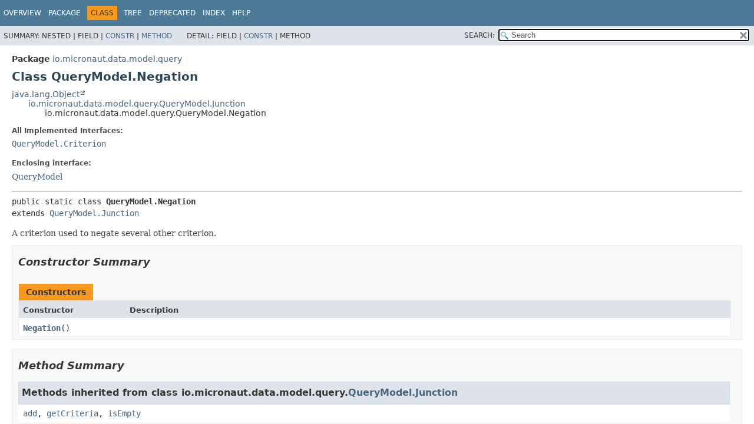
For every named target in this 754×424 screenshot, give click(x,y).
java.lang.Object (46, 94)
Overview (22, 13)
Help (241, 13)
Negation (42, 328)
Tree (133, 13)
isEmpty (124, 413)
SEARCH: (479, 35)
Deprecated (172, 13)
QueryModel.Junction (94, 213)
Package (64, 13)
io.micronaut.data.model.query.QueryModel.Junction (137, 103)
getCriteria (72, 413)
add (30, 413)
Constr (119, 36)
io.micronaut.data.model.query (117, 59)
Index (214, 13)
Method (156, 36)
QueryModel (37, 176)
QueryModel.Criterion (59, 143)
